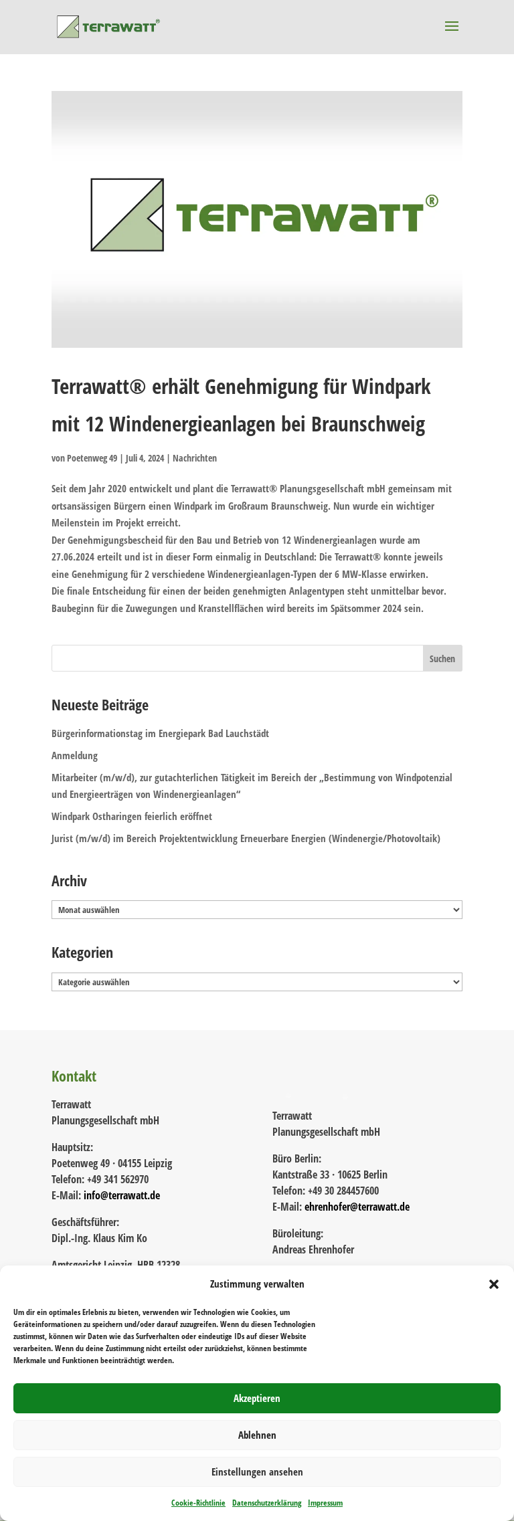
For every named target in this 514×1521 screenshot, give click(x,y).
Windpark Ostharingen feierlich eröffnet (132, 816)
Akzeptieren (257, 1398)
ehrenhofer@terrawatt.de (357, 1206)
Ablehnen (257, 1434)
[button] (494, 1284)
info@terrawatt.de (122, 1195)
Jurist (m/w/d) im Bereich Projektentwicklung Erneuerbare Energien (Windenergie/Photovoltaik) (246, 838)
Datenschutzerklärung (266, 1502)
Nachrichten (195, 457)
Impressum (325, 1502)
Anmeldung (75, 755)
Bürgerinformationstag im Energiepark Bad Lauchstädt (160, 733)
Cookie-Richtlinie (198, 1502)
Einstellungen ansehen (257, 1471)
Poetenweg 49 (92, 457)
